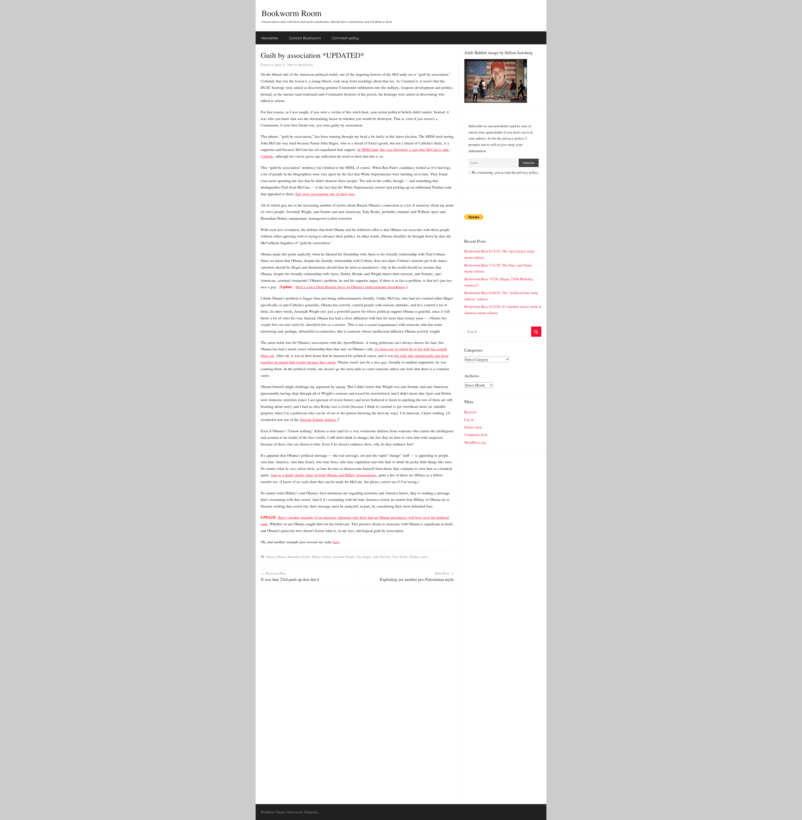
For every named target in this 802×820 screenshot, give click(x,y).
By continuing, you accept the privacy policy (504, 172)
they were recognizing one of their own (324, 193)
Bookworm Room (291, 12)
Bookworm (305, 64)
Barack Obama (276, 557)
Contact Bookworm (305, 38)
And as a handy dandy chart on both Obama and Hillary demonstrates (323, 474)
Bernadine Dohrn (299, 557)
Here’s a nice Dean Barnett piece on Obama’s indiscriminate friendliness (350, 286)
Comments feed (475, 434)
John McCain (381, 557)
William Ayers (419, 557)
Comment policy (345, 38)
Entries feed (473, 427)
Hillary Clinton (321, 557)
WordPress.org (475, 442)
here (336, 541)
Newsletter (269, 38)
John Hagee (363, 557)
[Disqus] (357, 641)
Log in (469, 419)
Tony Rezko (400, 557)
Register (470, 411)
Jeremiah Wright (343, 557)
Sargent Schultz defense (318, 419)
